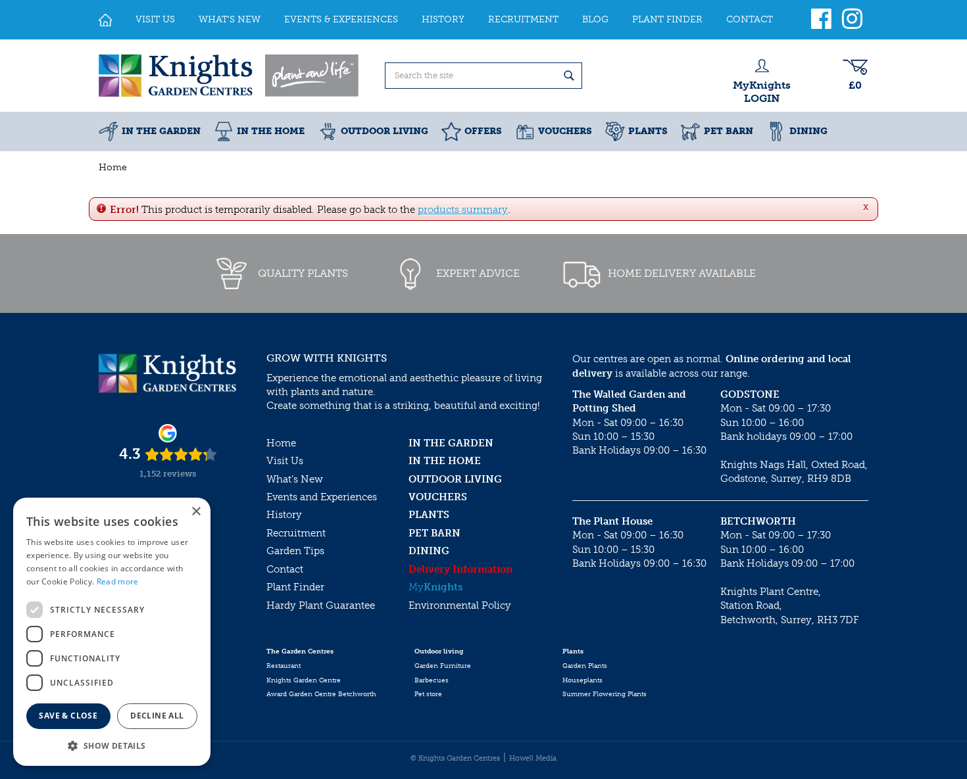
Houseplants (582, 680)
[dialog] (112, 632)
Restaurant (283, 666)
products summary (463, 210)
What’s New (294, 479)
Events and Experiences (321, 497)
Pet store (428, 694)
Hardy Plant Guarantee (320, 605)
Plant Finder (295, 587)
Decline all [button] (157, 715)
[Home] (105, 19)
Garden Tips (295, 551)
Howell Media (533, 758)
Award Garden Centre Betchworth (321, 694)
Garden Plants (584, 666)
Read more (118, 581)
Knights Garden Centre (303, 680)
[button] (111, 745)
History (284, 515)
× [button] (196, 512)
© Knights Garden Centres (455, 758)
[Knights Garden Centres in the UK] (229, 76)
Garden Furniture (442, 666)
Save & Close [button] (68, 715)
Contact (284, 569)
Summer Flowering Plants (604, 694)
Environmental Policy (460, 605)
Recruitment (296, 533)
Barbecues (431, 680)
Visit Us (284, 461)
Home (281, 443)
